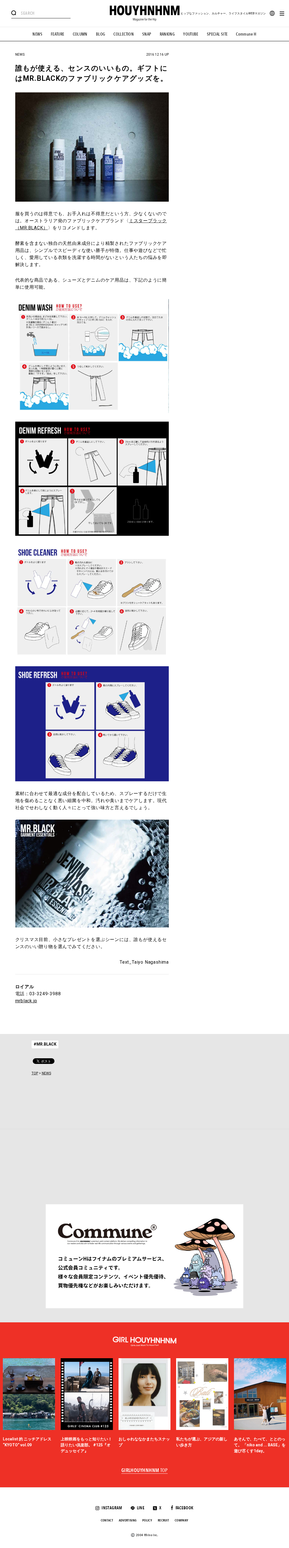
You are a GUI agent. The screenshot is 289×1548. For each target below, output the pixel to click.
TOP (35, 1073)
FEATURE (57, 34)
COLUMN (80, 34)
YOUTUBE (190, 34)
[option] (29, 1406)
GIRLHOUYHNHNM (144, 1470)
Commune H (246, 34)
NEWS (37, 34)
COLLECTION (123, 34)
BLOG (100, 34)
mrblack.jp (26, 1000)
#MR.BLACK (45, 1044)
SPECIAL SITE (217, 34)
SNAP (146, 34)
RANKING (167, 34)
